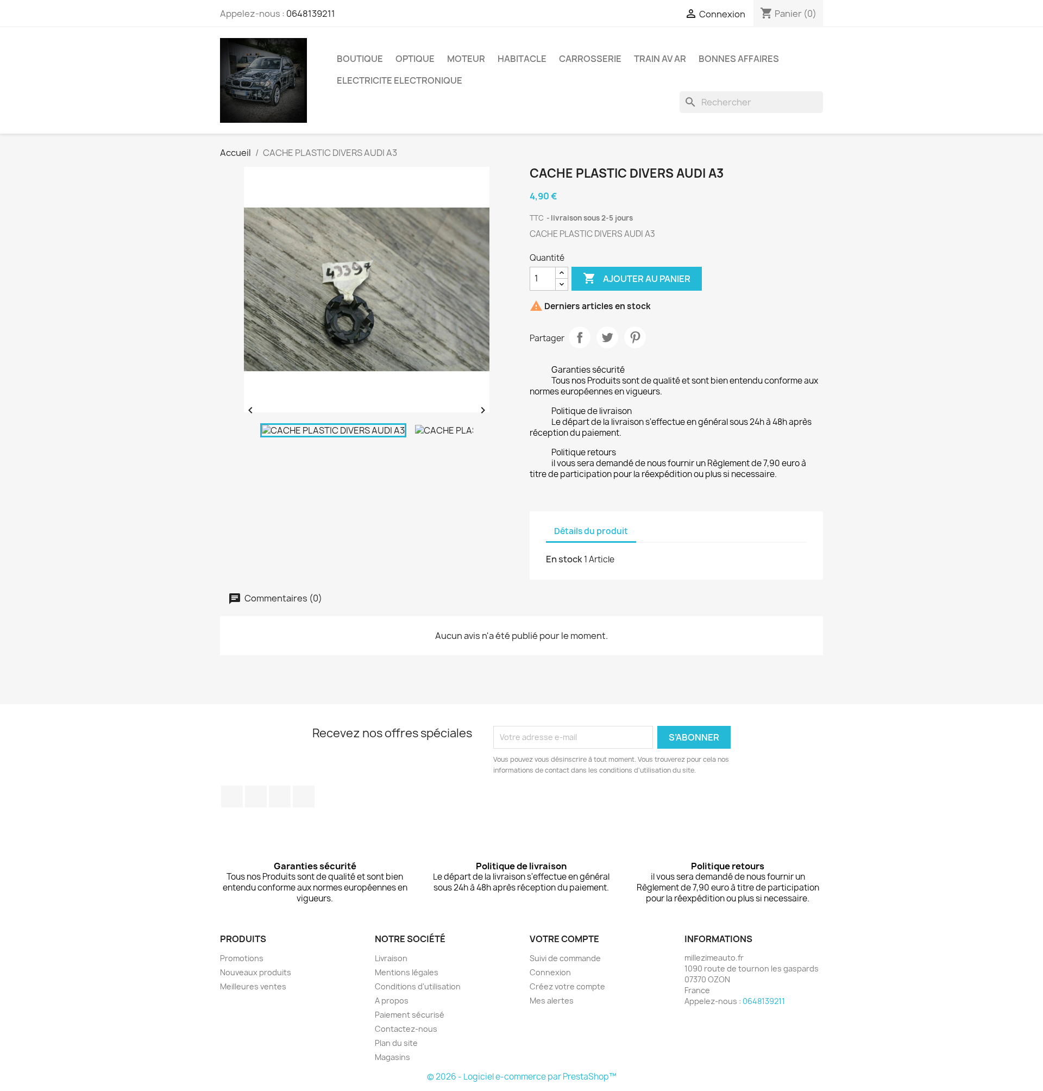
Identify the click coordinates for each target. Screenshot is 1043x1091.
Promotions (241, 958)
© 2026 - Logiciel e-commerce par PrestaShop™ (522, 1076)
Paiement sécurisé (409, 1015)
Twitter (256, 796)
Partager (579, 337)
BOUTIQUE (360, 59)
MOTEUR (466, 59)
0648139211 (310, 14)
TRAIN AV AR (660, 59)
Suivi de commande (565, 958)
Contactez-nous (406, 1029)
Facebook (232, 796)
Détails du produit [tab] (591, 531)
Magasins (392, 1057)
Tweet (607, 337)
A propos (392, 1000)
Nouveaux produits (255, 972)
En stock (564, 559)
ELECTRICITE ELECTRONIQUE (399, 80)
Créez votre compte (567, 986)
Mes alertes (552, 1000)
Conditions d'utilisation (418, 986)
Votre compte (564, 939)
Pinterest (635, 337)
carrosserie (590, 59)
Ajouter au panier (636, 278)
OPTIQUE (415, 59)
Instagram (304, 796)
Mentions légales (406, 972)
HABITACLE (522, 59)
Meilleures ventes (253, 986)
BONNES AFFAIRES (739, 59)
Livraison (391, 958)
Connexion (550, 972)
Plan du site (396, 1043)
